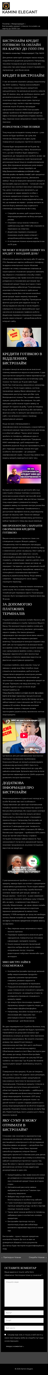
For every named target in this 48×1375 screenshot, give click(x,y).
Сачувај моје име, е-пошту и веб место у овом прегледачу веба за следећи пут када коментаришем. (23, 1338)
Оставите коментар (11, 53)
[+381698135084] (33, 20)
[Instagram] (22, 20)
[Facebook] (16, 20)
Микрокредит (28, 53)
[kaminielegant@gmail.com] (28, 20)
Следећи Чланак (38, 1257)
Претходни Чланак (11, 1257)
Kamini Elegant (19, 12)
